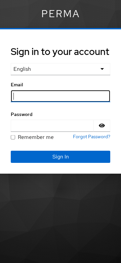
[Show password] (101, 126)
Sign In (60, 156)
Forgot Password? (91, 137)
